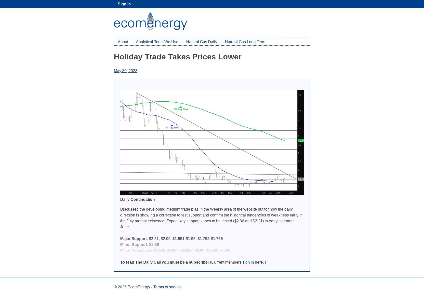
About (123, 42)
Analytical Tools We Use (157, 42)
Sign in (124, 4)
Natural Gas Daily (201, 42)
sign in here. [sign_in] (253, 262)
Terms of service (167, 287)
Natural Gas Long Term (245, 42)
